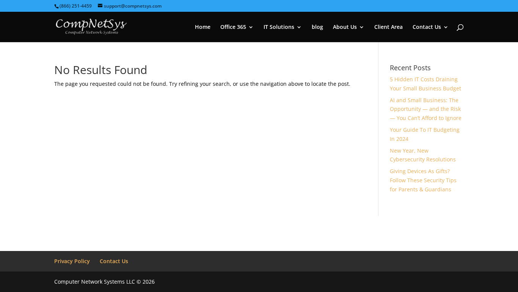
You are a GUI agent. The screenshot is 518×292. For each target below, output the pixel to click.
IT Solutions (279, 27)
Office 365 (233, 27)
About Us (345, 27)
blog (317, 27)
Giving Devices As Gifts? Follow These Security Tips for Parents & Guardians (423, 180)
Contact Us (427, 27)
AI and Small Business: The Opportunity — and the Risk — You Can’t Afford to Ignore (425, 109)
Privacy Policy (72, 261)
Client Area (388, 27)
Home (202, 27)
